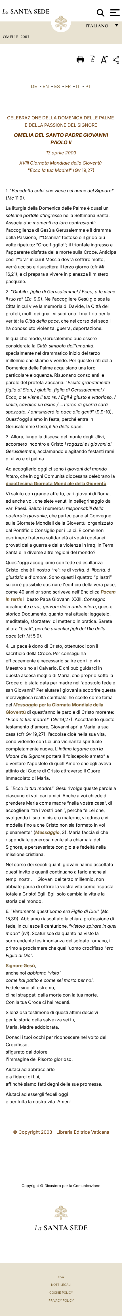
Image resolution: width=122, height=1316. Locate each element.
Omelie (11, 36)
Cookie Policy (61, 1293)
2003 (25, 36)
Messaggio (25, 705)
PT (88, 86)
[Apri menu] (114, 12)
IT (78, 86)
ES (57, 86)
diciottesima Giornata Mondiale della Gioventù (56, 483)
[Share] (117, 61)
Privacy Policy (61, 1300)
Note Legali (61, 1285)
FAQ (61, 1277)
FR (68, 86)
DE (34, 86)
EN (46, 86)
